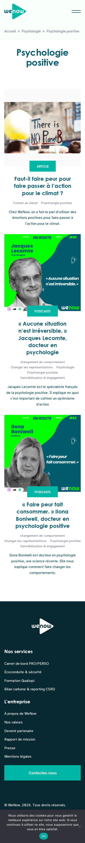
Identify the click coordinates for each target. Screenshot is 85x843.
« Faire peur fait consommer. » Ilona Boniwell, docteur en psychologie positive (42, 515)
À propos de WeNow (20, 713)
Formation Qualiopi (19, 680)
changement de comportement (42, 362)
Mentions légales (18, 756)
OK (43, 836)
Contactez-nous (43, 773)
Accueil (10, 31)
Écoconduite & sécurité (22, 672)
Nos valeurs (13, 722)
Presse (9, 748)
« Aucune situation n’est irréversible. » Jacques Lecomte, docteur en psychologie (42, 337)
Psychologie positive (56, 203)
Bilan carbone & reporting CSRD (29, 689)
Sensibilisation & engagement (42, 378)
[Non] (79, 826)
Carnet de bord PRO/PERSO (26, 663)
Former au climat (25, 203)
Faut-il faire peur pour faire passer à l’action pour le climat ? (42, 185)
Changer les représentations (32, 367)
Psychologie (31, 31)
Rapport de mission (19, 739)
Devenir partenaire (18, 731)
